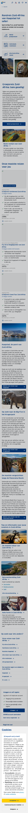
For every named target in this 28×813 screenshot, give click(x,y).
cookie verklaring (10, 794)
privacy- (21, 792)
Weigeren (13, 809)
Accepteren (13, 800)
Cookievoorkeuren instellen (13, 805)
